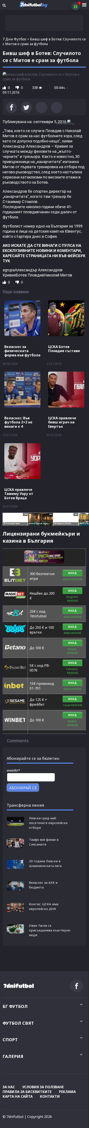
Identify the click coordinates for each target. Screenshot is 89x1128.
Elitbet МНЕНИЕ (72, 579)
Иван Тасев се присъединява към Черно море (49, 930)
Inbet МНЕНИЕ (72, 689)
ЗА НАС (9, 1087)
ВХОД (72, 573)
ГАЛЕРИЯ (13, 1056)
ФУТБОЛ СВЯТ (18, 1023)
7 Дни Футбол (14, 39)
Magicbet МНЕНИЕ (72, 599)
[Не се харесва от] (18, 87)
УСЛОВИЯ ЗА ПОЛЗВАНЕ (43, 1087)
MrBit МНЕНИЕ (73, 617)
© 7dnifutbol (13, 1116)
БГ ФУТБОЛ (15, 1006)
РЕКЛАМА (67, 1091)
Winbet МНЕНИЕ (72, 723)
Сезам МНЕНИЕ (72, 705)
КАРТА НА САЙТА (18, 1096)
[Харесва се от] (5, 87)
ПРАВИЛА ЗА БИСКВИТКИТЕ (27, 1091)
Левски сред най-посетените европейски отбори (48, 823)
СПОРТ (10, 1040)
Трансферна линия (25, 805)
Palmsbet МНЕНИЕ (72, 671)
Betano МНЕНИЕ (72, 651)
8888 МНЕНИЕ (72, 633)
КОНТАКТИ (50, 1096)
